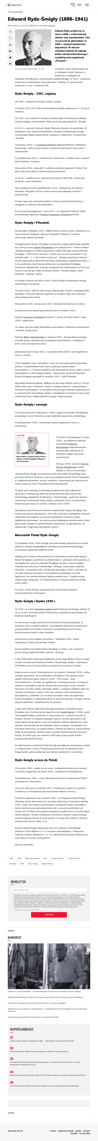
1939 (19, 858)
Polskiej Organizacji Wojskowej (56, 214)
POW (22, 864)
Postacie (51, 26)
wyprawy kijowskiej (34, 317)
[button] (89, 931)
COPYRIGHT (86, 1131)
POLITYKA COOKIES (84, 1133)
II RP (45, 858)
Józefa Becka (67, 712)
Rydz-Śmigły (33, 864)
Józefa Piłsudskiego (43, 247)
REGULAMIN (74, 1133)
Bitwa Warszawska (32, 858)
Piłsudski (12, 864)
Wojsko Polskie (47, 864)
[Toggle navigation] (87, 5)
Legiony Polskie (74, 858)
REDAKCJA (78, 1131)
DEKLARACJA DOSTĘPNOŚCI (66, 1131)
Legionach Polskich (46, 144)
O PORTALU (53, 1131)
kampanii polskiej (44, 609)
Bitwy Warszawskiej (34, 337)
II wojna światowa (57, 858)
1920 (11, 858)
